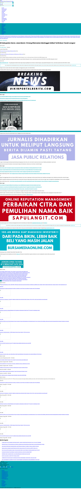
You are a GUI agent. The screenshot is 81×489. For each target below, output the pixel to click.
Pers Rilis (3, 20)
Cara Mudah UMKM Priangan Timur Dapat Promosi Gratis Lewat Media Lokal (15, 96)
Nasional (3, 11)
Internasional (4, 19)
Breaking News (6, 280)
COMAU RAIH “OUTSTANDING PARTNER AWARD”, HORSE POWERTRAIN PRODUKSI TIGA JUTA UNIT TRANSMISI (21, 442)
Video (3, 21)
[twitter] (5, 1)
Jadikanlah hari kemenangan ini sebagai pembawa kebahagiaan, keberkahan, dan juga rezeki (19, 457)
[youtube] (11, 1)
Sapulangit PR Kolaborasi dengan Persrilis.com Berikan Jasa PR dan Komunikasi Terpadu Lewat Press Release (20, 382)
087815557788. (74, 65)
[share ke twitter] (7, 54)
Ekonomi (3, 13)
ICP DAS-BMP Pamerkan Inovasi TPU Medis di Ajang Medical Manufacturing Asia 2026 (15, 435)
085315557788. (73, 225)
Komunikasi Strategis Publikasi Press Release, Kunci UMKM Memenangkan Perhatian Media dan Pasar (20, 185)
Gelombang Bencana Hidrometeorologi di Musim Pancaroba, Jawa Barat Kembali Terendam (18, 188)
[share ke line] (21, 54)
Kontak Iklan (3, 485)
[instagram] (8, 1)
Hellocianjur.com (5, 478)
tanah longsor (19, 280)
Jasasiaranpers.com (50, 228)
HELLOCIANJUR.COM (4, 62)
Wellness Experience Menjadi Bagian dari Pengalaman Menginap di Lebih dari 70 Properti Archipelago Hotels (20, 403)
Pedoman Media (4, 484)
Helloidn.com (4, 477)
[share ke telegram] (17, 54)
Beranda (3, 480)
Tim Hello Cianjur (3, 47)
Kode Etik (3, 483)
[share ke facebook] (2, 54)
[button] (0, 60)
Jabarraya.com (29, 194)
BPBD (3, 280)
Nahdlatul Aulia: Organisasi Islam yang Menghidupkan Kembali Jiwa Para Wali (16, 453)
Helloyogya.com (5, 476)
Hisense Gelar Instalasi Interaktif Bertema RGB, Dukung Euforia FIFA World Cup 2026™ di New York (20, 448)
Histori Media (4, 481)
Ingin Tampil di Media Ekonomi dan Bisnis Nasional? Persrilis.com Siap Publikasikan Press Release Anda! (33, 37)
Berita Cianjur (4, 9)
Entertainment (4, 14)
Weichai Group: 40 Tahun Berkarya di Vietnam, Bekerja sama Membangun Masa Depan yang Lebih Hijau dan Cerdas (23, 444)
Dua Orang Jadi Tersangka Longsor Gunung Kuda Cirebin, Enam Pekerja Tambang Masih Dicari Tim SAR (20, 167)
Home (3, 7)
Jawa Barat (4, 10)
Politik (3, 12)
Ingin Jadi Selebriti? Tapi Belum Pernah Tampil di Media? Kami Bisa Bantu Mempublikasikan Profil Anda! (20, 459)
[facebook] (1, 1)
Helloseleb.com (5, 472)
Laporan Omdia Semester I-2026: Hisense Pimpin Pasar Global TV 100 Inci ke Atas (15, 425)
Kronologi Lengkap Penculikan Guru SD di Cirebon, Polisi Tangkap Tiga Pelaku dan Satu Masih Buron (20, 171)
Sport (3, 17)
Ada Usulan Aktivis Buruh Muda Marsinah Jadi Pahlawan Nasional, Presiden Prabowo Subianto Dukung (20, 446)
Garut (11, 280)
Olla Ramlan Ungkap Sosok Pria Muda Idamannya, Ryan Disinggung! (12, 36)
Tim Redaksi (3, 482)
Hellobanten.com (5, 475)
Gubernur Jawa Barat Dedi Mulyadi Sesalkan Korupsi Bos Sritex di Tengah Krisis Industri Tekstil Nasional (21, 187)
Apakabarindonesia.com (37, 222)
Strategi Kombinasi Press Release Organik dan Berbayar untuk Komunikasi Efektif (17, 452)
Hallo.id (18, 254)
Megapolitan (4, 18)
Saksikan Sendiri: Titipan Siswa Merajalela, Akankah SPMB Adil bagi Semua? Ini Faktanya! (41, 36)
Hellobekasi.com (5, 474)
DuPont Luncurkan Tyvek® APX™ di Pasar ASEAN (10, 455)
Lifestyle (3, 16)
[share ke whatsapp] (12, 54)
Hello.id (45, 222)
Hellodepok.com (5, 471)
